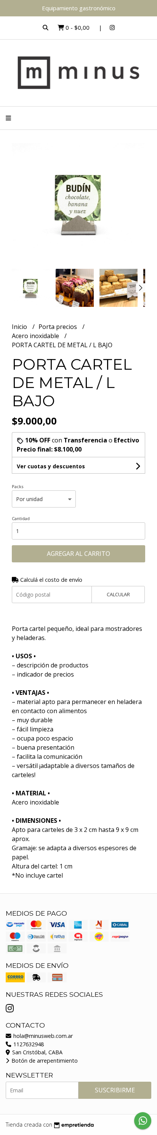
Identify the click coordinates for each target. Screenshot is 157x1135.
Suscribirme (115, 1090)
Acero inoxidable (36, 336)
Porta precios (58, 326)
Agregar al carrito (78, 553)
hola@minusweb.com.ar (42, 1035)
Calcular (118, 594)
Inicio (20, 326)
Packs (17, 486)
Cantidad (21, 518)
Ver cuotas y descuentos (51, 466)
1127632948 (28, 1044)
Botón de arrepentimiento (44, 1060)
